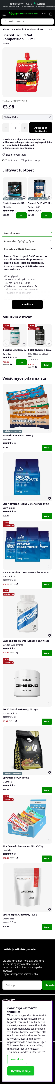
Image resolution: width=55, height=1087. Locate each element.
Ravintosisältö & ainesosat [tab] (20, 249)
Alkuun (6, 29)
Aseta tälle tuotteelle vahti (40, 129)
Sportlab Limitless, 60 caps (17, 349)
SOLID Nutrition (10, 713)
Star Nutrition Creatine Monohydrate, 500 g (26, 503)
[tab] (26, 241)
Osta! (21, 215)
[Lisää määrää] (24, 127)
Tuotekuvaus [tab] (12, 233)
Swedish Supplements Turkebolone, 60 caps (26, 640)
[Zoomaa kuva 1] (27, 72)
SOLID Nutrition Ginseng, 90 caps (20, 709)
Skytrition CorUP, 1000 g (16, 777)
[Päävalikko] (3, 14)
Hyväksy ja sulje (21, 1071)
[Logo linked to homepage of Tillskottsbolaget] (24, 13)
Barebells (7, 439)
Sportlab (7, 354)
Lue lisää (27, 304)
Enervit (6, 43)
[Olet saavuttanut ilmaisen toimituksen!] (5, 127)
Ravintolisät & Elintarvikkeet (29, 29)
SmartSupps (8, 918)
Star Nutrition (9, 507)
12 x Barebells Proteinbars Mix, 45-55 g (23, 846)
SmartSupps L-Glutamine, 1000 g (20, 914)
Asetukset (17, 1059)
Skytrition (7, 207)
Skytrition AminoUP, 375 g (17, 203)
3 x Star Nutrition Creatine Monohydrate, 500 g (27, 572)
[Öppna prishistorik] (11, 364)
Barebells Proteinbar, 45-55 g (18, 435)
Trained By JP (34, 207)
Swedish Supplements (13, 644)
